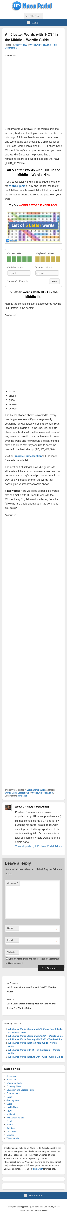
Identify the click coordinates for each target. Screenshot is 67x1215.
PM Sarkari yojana (15, 1117)
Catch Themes (42, 1210)
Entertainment (13, 1093)
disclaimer (38, 1168)
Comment (12, 883)
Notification (12, 1114)
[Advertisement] (33, 91)
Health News (12, 1107)
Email (10, 939)
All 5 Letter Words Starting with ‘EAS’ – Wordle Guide (35, 1039)
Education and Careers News (20, 1089)
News (9, 1110)
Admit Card (12, 1079)
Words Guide (39, 789)
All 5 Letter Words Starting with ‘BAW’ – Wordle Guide (35, 1035)
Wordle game (17, 186)
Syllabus (11, 1127)
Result (10, 1121)
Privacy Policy (54, 1207)
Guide (29, 789)
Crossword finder (14, 1082)
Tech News (12, 1131)
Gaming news (13, 1100)
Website (11, 952)
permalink (22, 795)
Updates (10, 1134)
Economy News (14, 1086)
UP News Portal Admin (40, 44)
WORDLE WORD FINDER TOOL (38, 205)
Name (10, 927)
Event (9, 1096)
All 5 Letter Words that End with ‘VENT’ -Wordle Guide (35, 1056)
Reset (54, 281)
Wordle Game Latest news (17, 792)
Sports (10, 1124)
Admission (11, 1075)
